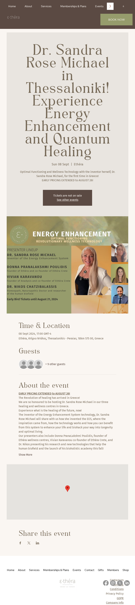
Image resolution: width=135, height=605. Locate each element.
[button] (123, 5)
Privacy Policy (115, 593)
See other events (67, 199)
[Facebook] (106, 583)
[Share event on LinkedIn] (37, 543)
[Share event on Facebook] (20, 543)
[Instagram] (113, 583)
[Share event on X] (29, 543)
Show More (25, 454)
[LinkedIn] (127, 583)
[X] (120, 583)
